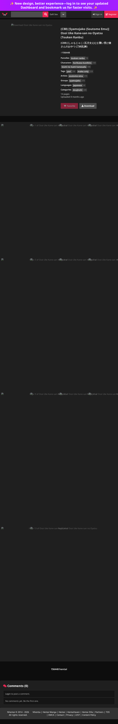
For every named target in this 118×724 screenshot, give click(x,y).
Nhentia (36, 712)
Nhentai (11, 712)
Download (89, 105)
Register (112, 14)
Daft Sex (54, 14)
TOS (108, 712)
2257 (77, 715)
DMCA (51, 715)
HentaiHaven (73, 712)
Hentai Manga (49, 712)
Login (8, 693)
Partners (99, 712)
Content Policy (89, 715)
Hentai (62, 712)
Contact (60, 715)
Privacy (69, 715)
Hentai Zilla (87, 712)
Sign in (98, 14)
